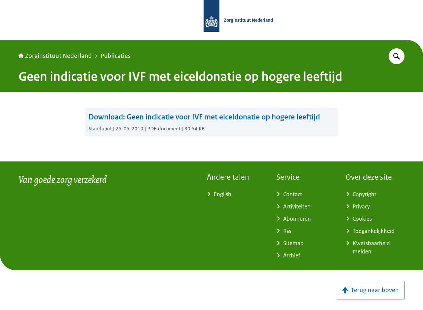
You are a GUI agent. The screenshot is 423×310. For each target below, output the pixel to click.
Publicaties (115, 56)
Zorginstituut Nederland (58, 56)
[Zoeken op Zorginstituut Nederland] (396, 56)
